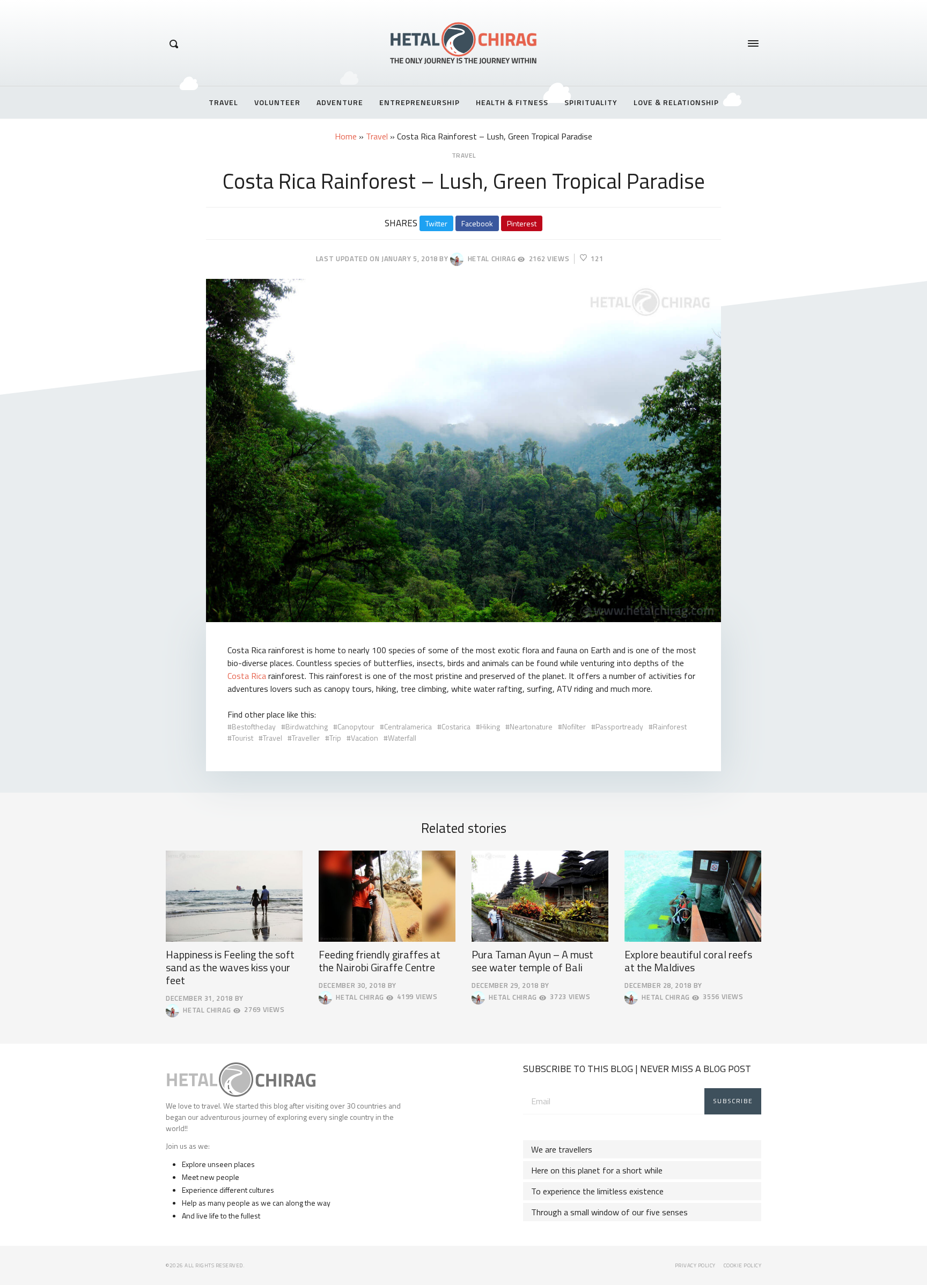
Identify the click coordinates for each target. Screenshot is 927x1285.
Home (346, 136)
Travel (223, 102)
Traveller (306, 737)
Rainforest (670, 726)
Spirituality (590, 102)
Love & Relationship (676, 102)
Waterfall (402, 737)
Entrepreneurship (419, 102)
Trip (335, 737)
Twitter (436, 223)
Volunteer (277, 102)
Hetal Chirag (490, 258)
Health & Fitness (512, 102)
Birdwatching (306, 726)
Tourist (242, 737)
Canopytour (355, 726)
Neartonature (531, 726)
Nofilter (574, 726)
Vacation (364, 737)
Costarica (456, 726)
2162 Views (549, 259)
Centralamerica (408, 726)
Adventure (340, 102)
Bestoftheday (254, 726)
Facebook (477, 223)
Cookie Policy (743, 1265)
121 (597, 259)
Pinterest (521, 223)
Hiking (490, 726)
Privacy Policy (695, 1265)
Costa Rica (246, 675)
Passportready (619, 726)
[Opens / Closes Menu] (753, 43)
